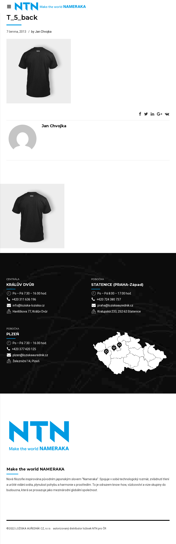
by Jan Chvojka (41, 31)
